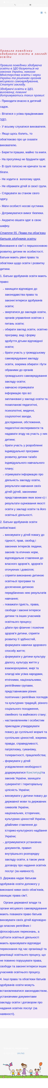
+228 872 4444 (21, 5)
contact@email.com (39, 5)
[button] (10, 2)
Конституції (34, 772)
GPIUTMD (20, 1053)
